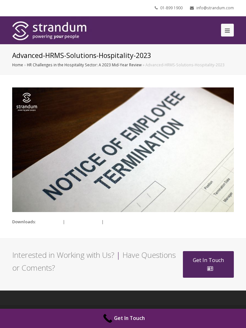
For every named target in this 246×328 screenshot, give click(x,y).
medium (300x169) (83, 222)
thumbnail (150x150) (124, 222)
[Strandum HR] (52, 30)
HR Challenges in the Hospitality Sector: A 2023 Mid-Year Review (84, 64)
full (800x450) (49, 222)
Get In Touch (208, 260)
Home (17, 64)
